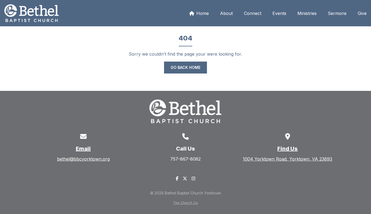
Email (83, 148)
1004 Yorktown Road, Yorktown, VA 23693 (287, 159)
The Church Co (185, 203)
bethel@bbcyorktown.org (83, 159)
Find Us (287, 148)
